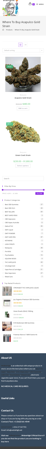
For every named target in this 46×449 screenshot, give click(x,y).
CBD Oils (5, 375)
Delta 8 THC (9, 226)
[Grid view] (20, 45)
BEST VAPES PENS (11, 215)
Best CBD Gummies (11, 204)
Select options (23, 166)
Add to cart (23, 108)
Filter (39, 193)
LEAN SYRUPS (10, 244)
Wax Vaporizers (10, 273)
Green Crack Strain (23, 155)
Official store (15, 435)
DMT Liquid (9, 230)
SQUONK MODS (10, 259)
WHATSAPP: (6, 427)
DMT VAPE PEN (10, 237)
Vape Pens (11, 372)
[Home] (3, 30)
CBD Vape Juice (10, 219)
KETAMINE (8, 240)
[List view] (26, 45)
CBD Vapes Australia (12, 222)
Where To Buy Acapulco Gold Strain (27, 30)
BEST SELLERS (10, 212)
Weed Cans (9, 277)
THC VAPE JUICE (10, 262)
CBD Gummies (35, 372)
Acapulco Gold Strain (23, 98)
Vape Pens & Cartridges (13, 269)
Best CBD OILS (10, 208)
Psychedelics (9, 255)
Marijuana (23, 95)
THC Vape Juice (22, 372)
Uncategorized (10, 266)
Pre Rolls (8, 251)
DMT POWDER (10, 233)
